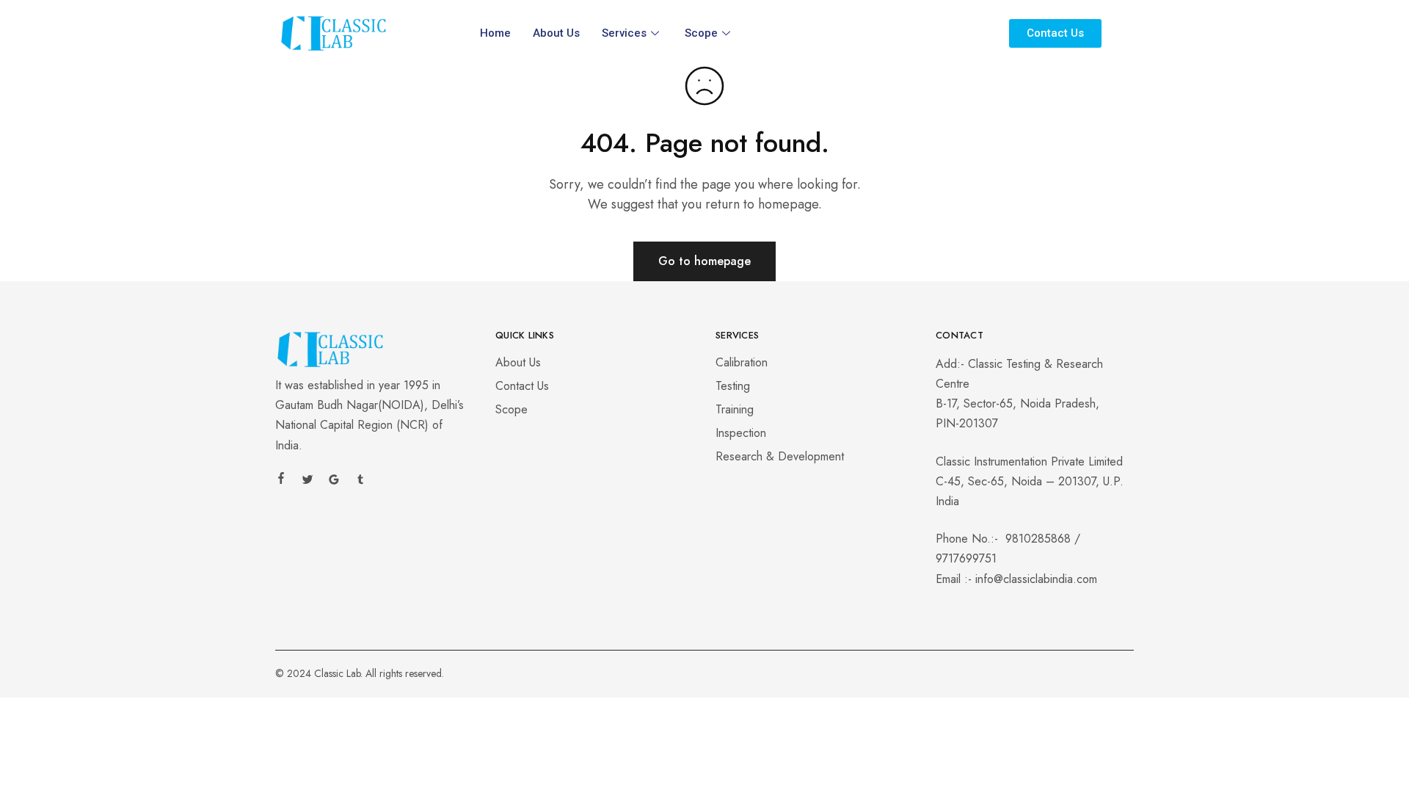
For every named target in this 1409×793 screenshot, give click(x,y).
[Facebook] (281, 480)
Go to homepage (704, 261)
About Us (556, 33)
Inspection (741, 432)
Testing (733, 385)
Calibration (742, 362)
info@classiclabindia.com (1036, 579)
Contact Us (522, 385)
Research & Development (780, 456)
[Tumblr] (360, 481)
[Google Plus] (334, 481)
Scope (701, 33)
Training (735, 409)
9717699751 (966, 558)
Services (624, 33)
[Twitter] (307, 481)
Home (495, 33)
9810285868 (1038, 538)
